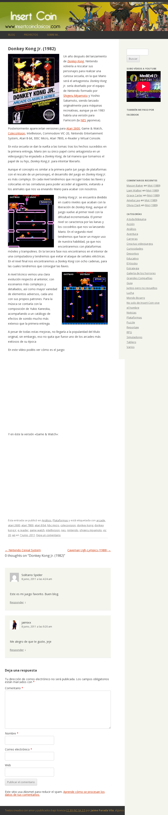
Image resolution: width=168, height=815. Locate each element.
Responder (17, 602)
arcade (100, 520)
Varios (131, 347)
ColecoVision (16, 133)
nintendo (72, 530)
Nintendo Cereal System (23, 550)
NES (83, 120)
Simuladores (134, 337)
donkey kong (85, 525)
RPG (129, 332)
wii (13, 535)
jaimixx (26, 622)
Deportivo (133, 253)
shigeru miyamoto (90, 530)
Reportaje (133, 327)
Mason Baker (135, 185)
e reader (23, 530)
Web (8, 765)
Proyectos (31, 34)
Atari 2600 (73, 128)
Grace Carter (135, 195)
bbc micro (53, 525)
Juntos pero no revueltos (142, 288)
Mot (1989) (154, 185)
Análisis (46, 520)
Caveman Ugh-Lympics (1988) (89, 550)
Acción (131, 224)
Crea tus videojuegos (140, 244)
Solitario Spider (32, 575)
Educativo (133, 258)
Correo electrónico (18, 749)
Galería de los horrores (141, 273)
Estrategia (133, 268)
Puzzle (131, 322)
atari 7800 (27, 525)
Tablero (131, 342)
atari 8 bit (40, 525)
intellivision (53, 530)
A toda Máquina (136, 219)
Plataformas (60, 520)
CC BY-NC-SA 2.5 (75, 810)
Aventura (132, 234)
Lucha (130, 293)
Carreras (132, 239)
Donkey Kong (75, 61)
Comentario (14, 688)
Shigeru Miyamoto (75, 96)
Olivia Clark (134, 205)
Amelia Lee (133, 200)
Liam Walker (134, 190)
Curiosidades (135, 248)
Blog (11, 34)
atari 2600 (14, 525)
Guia (130, 283)
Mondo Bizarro (136, 298)
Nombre (11, 733)
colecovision (68, 525)
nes (63, 530)
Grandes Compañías (139, 278)
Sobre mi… (53, 34)
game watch (37, 530)
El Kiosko (132, 263)
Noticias (131, 312)
